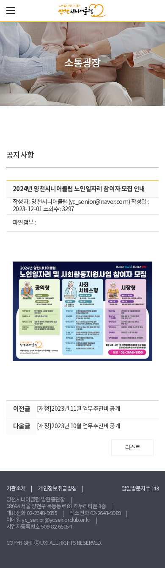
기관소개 (15, 488)
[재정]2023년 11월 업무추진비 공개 (78, 409)
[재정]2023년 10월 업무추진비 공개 (78, 426)
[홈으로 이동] (82, 10)
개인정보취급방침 (57, 488)
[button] (10, 10)
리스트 (132, 448)
